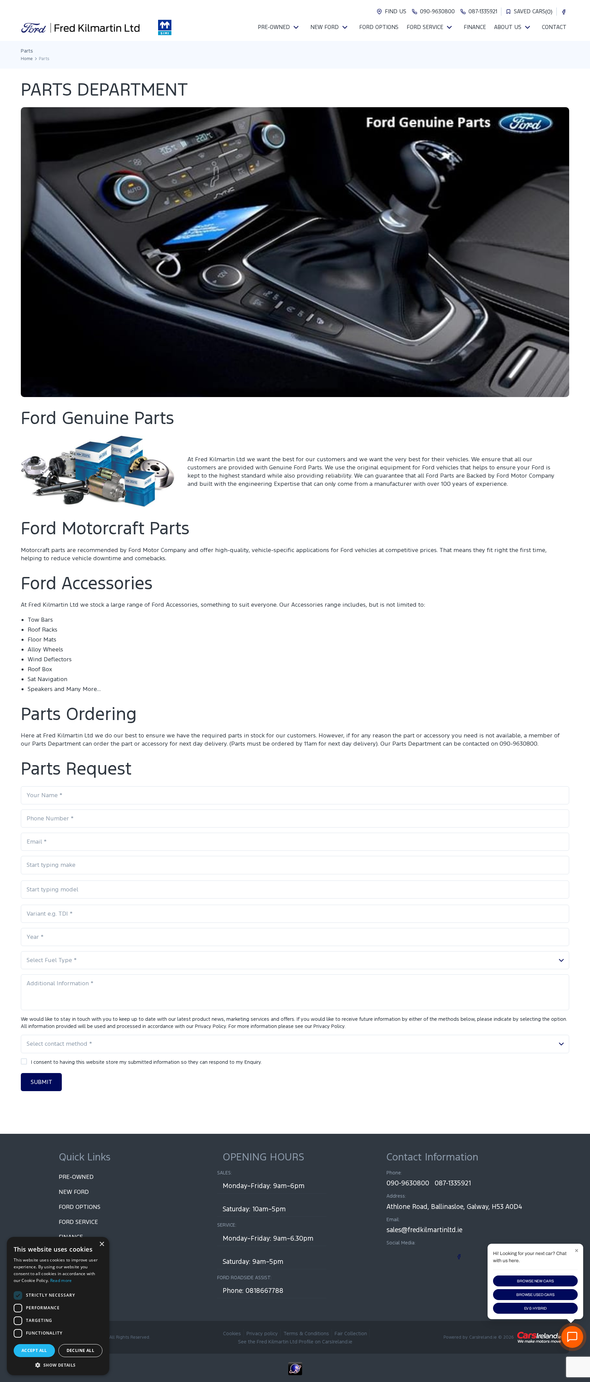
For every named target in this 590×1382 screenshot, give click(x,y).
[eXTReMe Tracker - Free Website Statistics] (295, 1372)
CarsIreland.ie (483, 1337)
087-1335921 (453, 1183)
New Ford (74, 1192)
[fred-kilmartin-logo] (80, 27)
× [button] (101, 1244)
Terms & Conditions (306, 1333)
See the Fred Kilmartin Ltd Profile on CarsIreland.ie (295, 1341)
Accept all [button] (34, 1350)
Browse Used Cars (535, 1295)
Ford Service (78, 1222)
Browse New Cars (535, 1281)
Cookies (232, 1333)
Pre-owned (76, 1177)
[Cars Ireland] (539, 1337)
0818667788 (264, 1290)
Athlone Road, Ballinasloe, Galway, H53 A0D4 (454, 1206)
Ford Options (79, 1207)
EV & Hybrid (535, 1308)
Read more (61, 1280)
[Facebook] (563, 11)
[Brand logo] (164, 27)
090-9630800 (408, 1183)
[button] (58, 1365)
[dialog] (58, 1306)
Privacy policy (262, 1333)
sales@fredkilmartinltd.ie (424, 1230)
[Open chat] (572, 1337)
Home (27, 58)
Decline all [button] (80, 1350)
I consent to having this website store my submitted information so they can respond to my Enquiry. (146, 1062)
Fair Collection (351, 1333)
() (533, 11)
